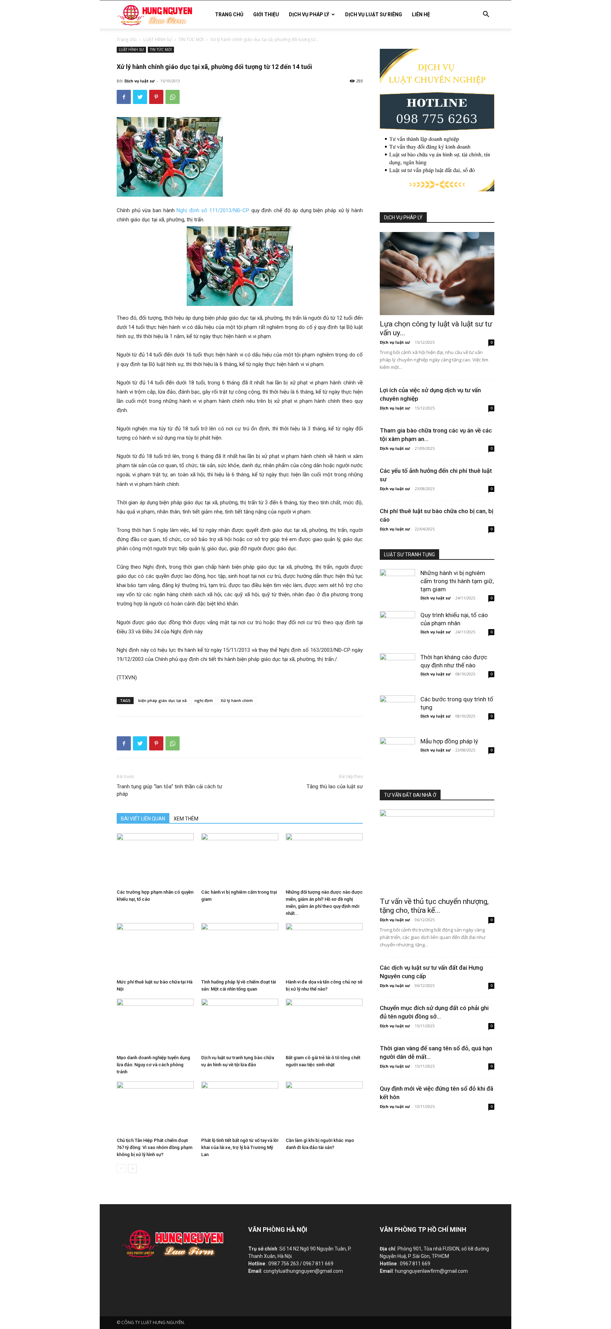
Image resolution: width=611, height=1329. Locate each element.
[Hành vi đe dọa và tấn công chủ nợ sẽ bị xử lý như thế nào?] (324, 949)
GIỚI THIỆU (266, 14)
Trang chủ (126, 39)
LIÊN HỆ (421, 14)
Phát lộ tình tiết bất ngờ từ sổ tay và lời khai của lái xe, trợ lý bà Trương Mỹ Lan (239, 1147)
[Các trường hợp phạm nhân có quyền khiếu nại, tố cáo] (155, 859)
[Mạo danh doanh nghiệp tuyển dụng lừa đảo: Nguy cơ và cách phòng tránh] (155, 1025)
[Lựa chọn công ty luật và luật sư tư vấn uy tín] (437, 273)
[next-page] (132, 1168)
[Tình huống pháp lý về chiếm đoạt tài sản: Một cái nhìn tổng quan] (239, 949)
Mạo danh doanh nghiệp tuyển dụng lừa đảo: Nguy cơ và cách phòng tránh (153, 1064)
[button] (485, 15)
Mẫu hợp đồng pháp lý (449, 741)
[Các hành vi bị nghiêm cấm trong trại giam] (239, 859)
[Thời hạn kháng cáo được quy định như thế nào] (397, 664)
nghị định (203, 700)
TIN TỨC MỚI (191, 39)
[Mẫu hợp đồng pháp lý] (397, 748)
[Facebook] (124, 97)
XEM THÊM (186, 819)
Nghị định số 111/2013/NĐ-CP (212, 210)
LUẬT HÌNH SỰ (157, 39)
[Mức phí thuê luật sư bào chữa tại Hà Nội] (155, 949)
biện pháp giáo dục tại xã (162, 700)
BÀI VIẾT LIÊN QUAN (143, 819)
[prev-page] (121, 1168)
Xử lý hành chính (237, 700)
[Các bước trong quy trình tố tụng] (397, 706)
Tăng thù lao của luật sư (335, 786)
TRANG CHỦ (229, 14)
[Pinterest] (156, 97)
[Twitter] (140, 97)
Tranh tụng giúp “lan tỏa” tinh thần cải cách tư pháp (169, 790)
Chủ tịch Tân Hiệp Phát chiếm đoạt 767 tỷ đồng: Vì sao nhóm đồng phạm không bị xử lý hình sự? (154, 1147)
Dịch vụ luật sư (139, 80)
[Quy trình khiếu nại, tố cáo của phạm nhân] (397, 622)
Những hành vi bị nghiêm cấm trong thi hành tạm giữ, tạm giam (457, 581)
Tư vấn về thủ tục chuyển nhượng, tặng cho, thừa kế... (434, 906)
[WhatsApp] (172, 97)
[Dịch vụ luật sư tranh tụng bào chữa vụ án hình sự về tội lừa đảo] (239, 1025)
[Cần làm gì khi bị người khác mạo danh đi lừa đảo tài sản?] (324, 1107)
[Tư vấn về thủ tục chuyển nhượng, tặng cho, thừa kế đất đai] (437, 851)
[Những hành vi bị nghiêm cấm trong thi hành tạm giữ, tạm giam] (397, 580)
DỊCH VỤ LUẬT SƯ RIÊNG (373, 14)
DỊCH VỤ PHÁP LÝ (309, 14)
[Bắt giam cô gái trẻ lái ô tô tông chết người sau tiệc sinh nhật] (324, 1025)
